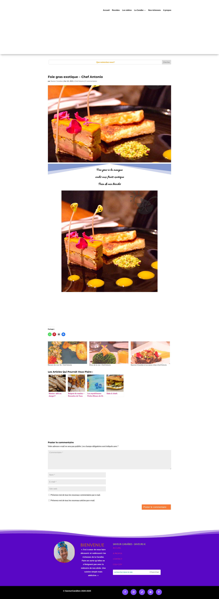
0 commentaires (91, 81)
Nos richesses (154, 10)
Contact (117, 559)
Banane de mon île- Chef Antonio (60, 365)
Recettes (116, 10)
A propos (167, 10)
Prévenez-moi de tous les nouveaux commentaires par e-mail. (75, 495)
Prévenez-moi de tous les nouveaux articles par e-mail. (73, 500)
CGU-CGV (117, 564)
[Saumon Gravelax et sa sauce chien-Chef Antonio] (150, 352)
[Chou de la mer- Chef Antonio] (108, 352)
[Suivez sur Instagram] (134, 592)
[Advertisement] (109, 38)
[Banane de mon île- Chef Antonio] (67, 352)
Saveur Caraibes (57, 81)
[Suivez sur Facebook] (125, 592)
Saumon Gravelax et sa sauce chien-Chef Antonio (149, 365)
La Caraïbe (138, 10)
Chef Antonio (79, 81)
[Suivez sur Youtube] (150, 592)
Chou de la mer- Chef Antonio (100, 365)
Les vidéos (127, 10)
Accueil (106, 10)
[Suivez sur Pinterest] (159, 592)
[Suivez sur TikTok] (142, 592)
